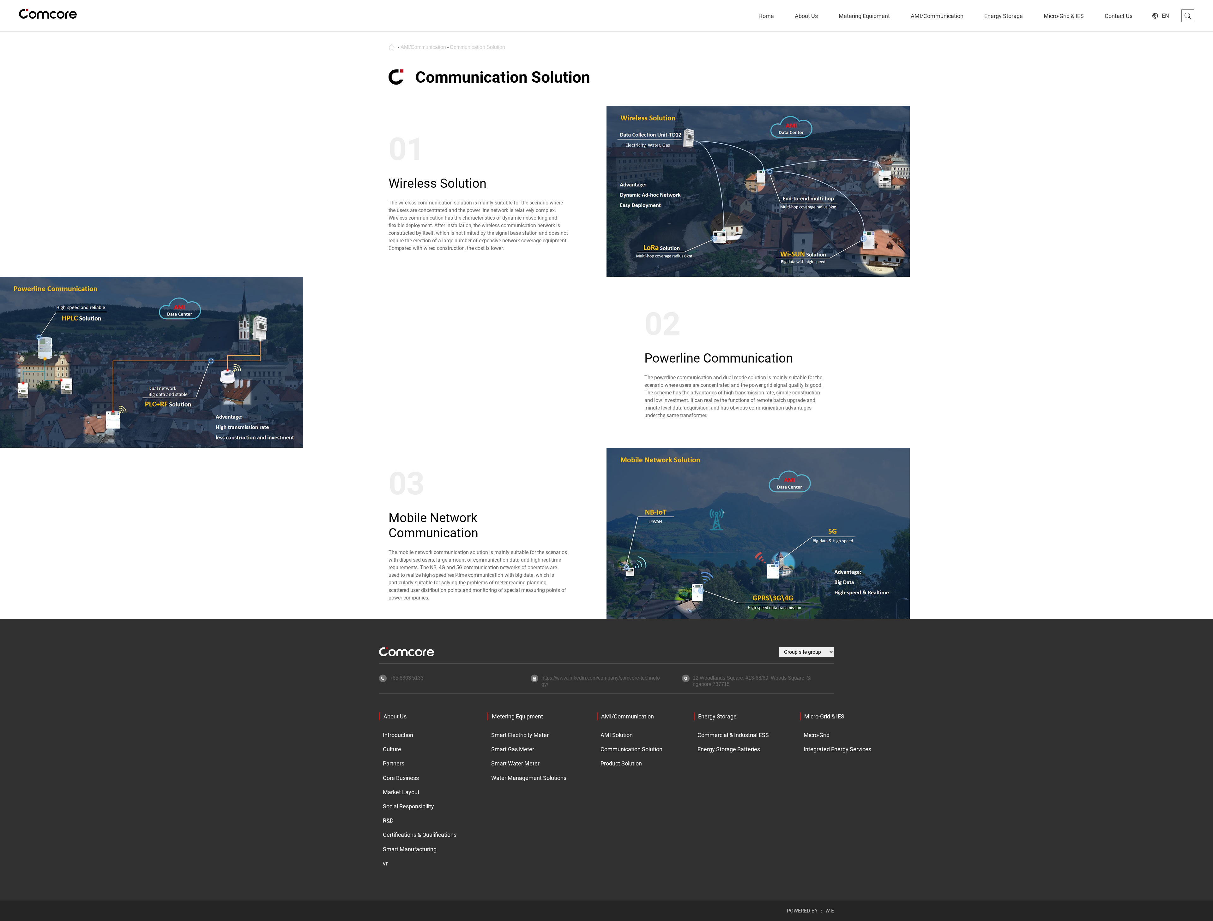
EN (1165, 15)
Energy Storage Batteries (728, 749)
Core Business (401, 778)
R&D (388, 820)
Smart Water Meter (515, 763)
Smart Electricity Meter (520, 735)
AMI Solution (616, 735)
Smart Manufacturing (410, 849)
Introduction (398, 735)
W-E (829, 911)
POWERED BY (802, 911)
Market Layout (401, 792)
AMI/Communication (423, 47)
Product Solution (621, 763)
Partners (393, 763)
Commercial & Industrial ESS (731, 735)
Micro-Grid (817, 735)
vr (385, 863)
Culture (392, 749)
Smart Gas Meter (512, 749)
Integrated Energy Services (836, 749)
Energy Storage (717, 716)
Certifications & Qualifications (418, 834)
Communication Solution (477, 47)
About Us (395, 716)
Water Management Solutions (527, 778)
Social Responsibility (408, 806)
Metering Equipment (517, 716)
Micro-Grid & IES (824, 716)
